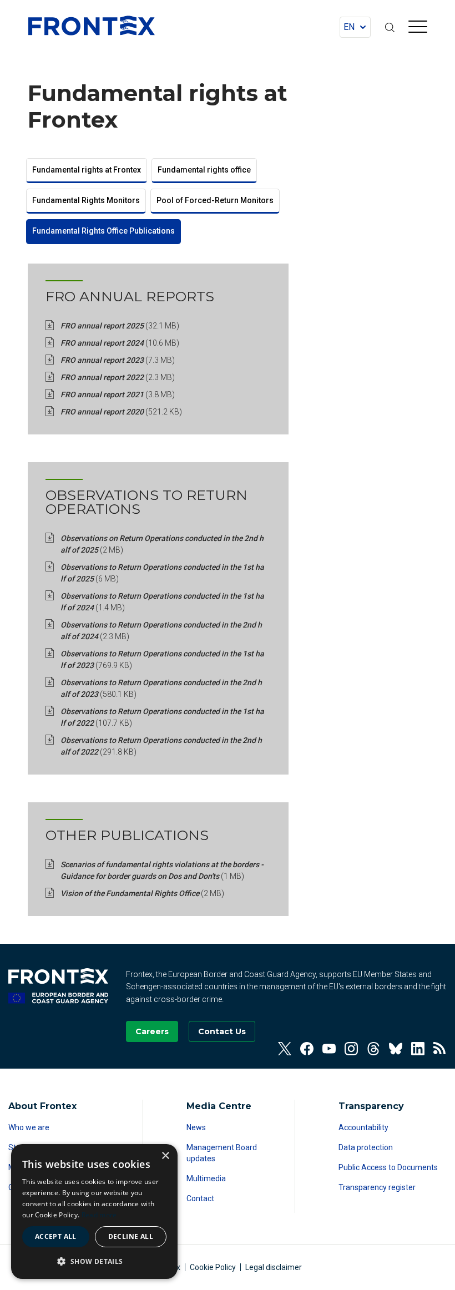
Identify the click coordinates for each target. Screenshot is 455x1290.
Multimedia (206, 1178)
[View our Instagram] (351, 1048)
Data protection (365, 1147)
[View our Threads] (373, 1048)
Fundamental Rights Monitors (86, 200)
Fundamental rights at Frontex (86, 169)
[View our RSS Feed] (440, 1048)
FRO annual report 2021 (117, 394)
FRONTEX (91, 25)
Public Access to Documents (388, 1167)
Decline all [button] (130, 1236)
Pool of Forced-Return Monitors (215, 200)
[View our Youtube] (329, 1048)
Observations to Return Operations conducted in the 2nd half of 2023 (161, 688)
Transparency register (377, 1187)
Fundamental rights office (204, 169)
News (196, 1127)
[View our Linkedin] (417, 1048)
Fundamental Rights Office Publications (103, 230)
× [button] (165, 1156)
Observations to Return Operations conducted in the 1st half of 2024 (162, 601)
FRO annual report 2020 (121, 411)
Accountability (363, 1127)
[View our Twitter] (284, 1048)
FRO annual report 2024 (119, 342)
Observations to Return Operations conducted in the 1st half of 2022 (162, 717)
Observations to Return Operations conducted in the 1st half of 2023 (162, 659)
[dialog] (94, 1211)
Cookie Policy (213, 1267)
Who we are (28, 1127)
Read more (99, 1215)
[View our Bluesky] (395, 1048)
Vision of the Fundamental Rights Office (142, 893)
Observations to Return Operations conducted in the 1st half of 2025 (162, 573)
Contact (200, 1198)
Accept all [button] (56, 1236)
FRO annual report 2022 (117, 377)
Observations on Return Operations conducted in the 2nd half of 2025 (162, 544)
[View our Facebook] (307, 1048)
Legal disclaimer (273, 1267)
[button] (94, 1261)
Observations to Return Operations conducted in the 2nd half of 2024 (161, 630)
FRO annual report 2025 (119, 325)
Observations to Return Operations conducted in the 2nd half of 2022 (161, 746)
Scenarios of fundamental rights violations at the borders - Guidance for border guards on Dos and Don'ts (162, 870)
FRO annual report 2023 (117, 360)
